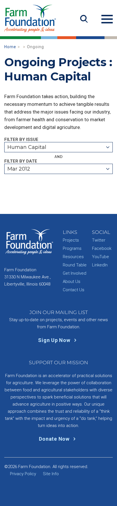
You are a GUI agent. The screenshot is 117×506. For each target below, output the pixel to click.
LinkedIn (100, 265)
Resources (73, 256)
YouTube (100, 256)
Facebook (101, 248)
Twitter (98, 240)
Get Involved (74, 273)
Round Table (75, 265)
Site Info (51, 473)
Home (10, 46)
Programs (72, 248)
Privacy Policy (23, 473)
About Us (71, 281)
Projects (71, 240)
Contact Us (73, 289)
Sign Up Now (55, 340)
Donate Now (55, 439)
